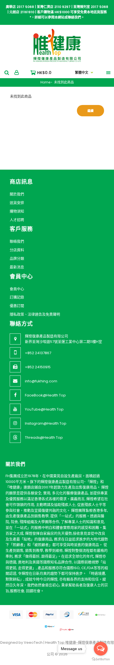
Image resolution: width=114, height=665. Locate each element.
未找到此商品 (63, 82)
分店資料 (17, 250)
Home (45, 82)
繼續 (90, 111)
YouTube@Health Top (44, 409)
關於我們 (17, 194)
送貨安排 (17, 202)
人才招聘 (17, 219)
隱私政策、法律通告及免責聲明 (35, 314)
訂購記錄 (17, 297)
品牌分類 (17, 258)
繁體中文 (81, 72)
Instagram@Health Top (45, 423)
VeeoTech (33, 642)
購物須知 (17, 211)
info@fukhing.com (41, 381)
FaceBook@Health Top (45, 395)
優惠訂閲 (17, 305)
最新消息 (17, 267)
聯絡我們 (17, 241)
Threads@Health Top (44, 437)
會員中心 (17, 288)
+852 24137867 (38, 353)
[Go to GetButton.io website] (101, 659)
